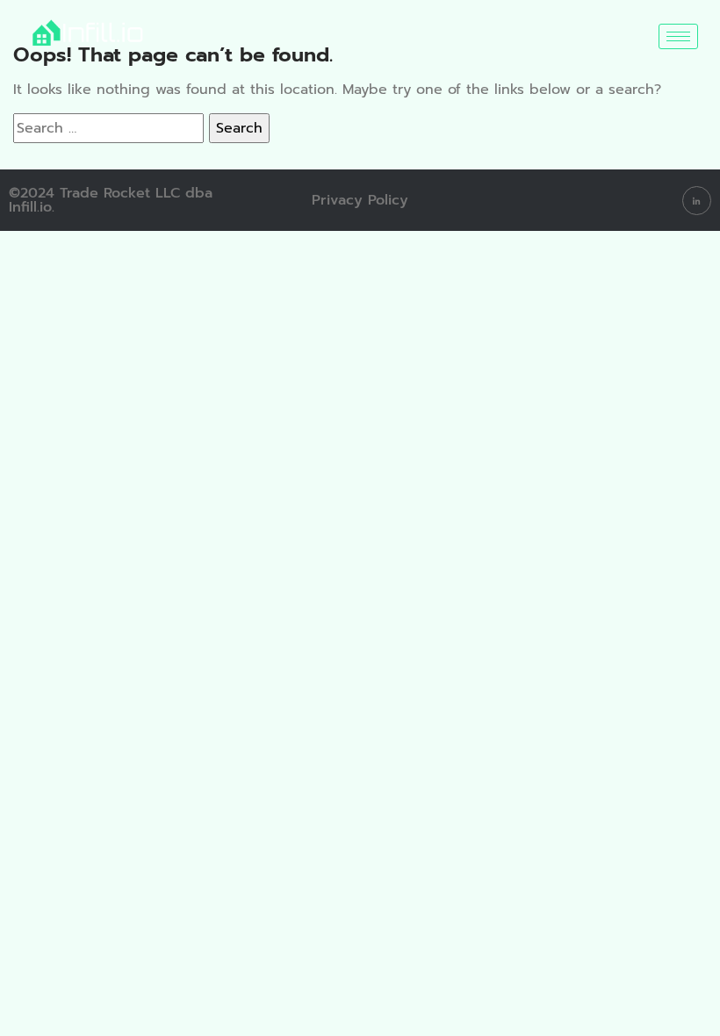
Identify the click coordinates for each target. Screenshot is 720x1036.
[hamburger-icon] (678, 36)
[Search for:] (108, 128)
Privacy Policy (360, 200)
